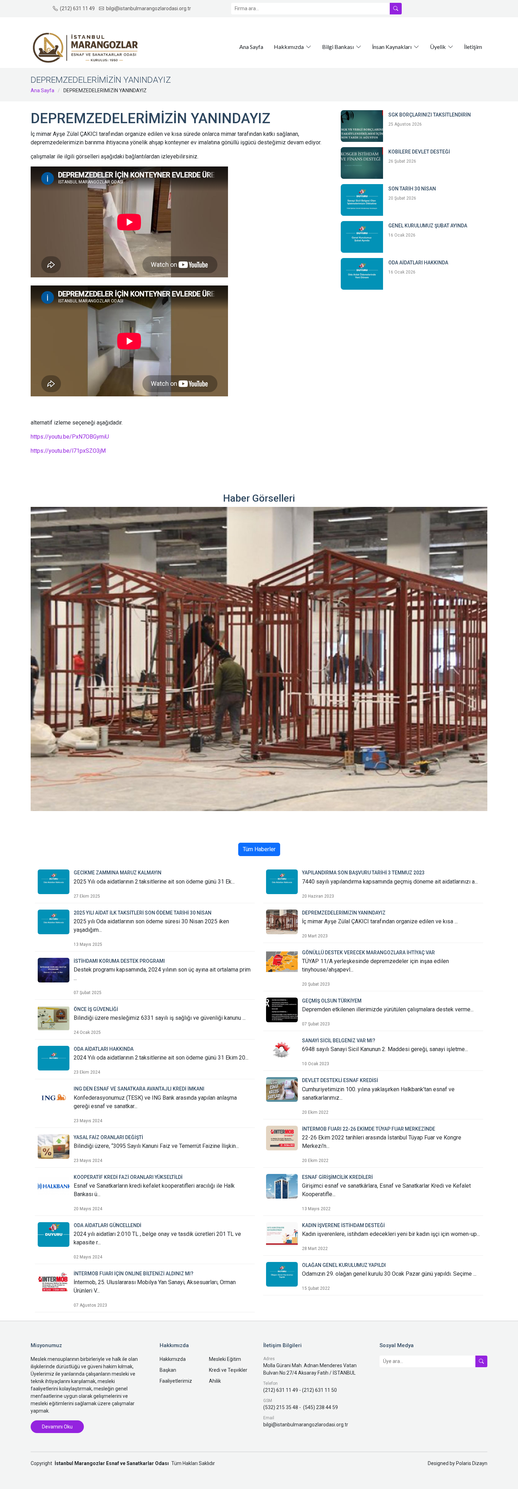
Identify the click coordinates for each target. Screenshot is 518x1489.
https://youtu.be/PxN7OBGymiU (70, 436)
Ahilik (215, 1381)
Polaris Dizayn (471, 1463)
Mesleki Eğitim (225, 1359)
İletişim (473, 46)
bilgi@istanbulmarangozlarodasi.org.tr (305, 1424)
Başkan (168, 1370)
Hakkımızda (173, 1359)
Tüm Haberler (259, 849)
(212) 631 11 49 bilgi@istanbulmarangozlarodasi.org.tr (125, 8)
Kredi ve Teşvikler (228, 1370)
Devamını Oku (57, 1427)
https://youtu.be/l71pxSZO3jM (68, 450)
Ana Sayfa (251, 46)
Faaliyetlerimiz (176, 1381)
